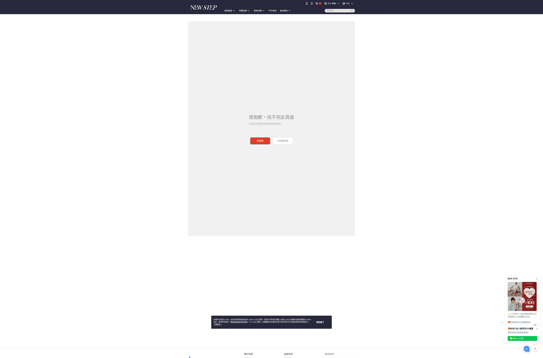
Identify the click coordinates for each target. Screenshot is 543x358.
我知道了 (320, 322)
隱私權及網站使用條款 (238, 322)
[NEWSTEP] (203, 7)
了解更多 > (218, 324)
